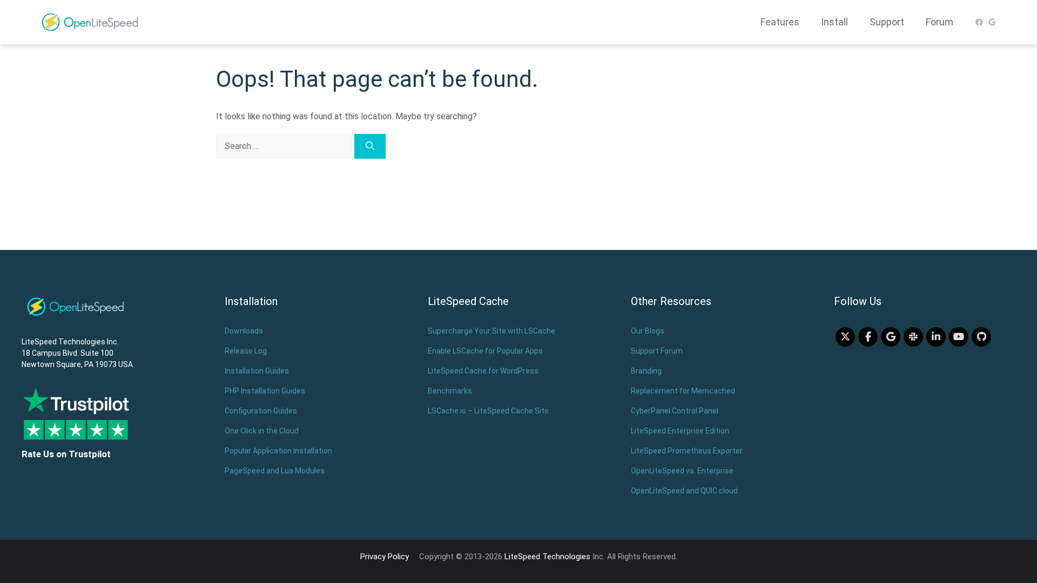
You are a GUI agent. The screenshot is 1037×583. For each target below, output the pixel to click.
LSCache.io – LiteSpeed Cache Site (488, 410)
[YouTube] (958, 337)
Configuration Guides (261, 410)
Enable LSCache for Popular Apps (485, 351)
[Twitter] (845, 337)
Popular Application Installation (278, 450)
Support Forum (657, 351)
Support (887, 22)
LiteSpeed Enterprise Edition (680, 430)
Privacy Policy (384, 556)
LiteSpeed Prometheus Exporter (687, 450)
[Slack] (913, 337)
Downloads (244, 331)
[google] (890, 337)
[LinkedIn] (936, 337)
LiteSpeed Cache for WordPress (483, 371)
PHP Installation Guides (265, 391)
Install (834, 22)
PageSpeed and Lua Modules (275, 470)
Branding (646, 371)
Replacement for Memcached (683, 391)
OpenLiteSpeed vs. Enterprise (682, 470)
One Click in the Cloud (262, 430)
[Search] (370, 146)
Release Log (246, 351)
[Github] (981, 337)
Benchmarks (450, 391)
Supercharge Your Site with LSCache (491, 331)
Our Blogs (647, 331)
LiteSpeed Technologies (547, 556)
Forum (939, 22)
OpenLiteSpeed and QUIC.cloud (684, 490)
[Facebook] (868, 337)
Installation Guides (257, 371)
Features (779, 22)
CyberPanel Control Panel (674, 410)
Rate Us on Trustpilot (66, 454)
